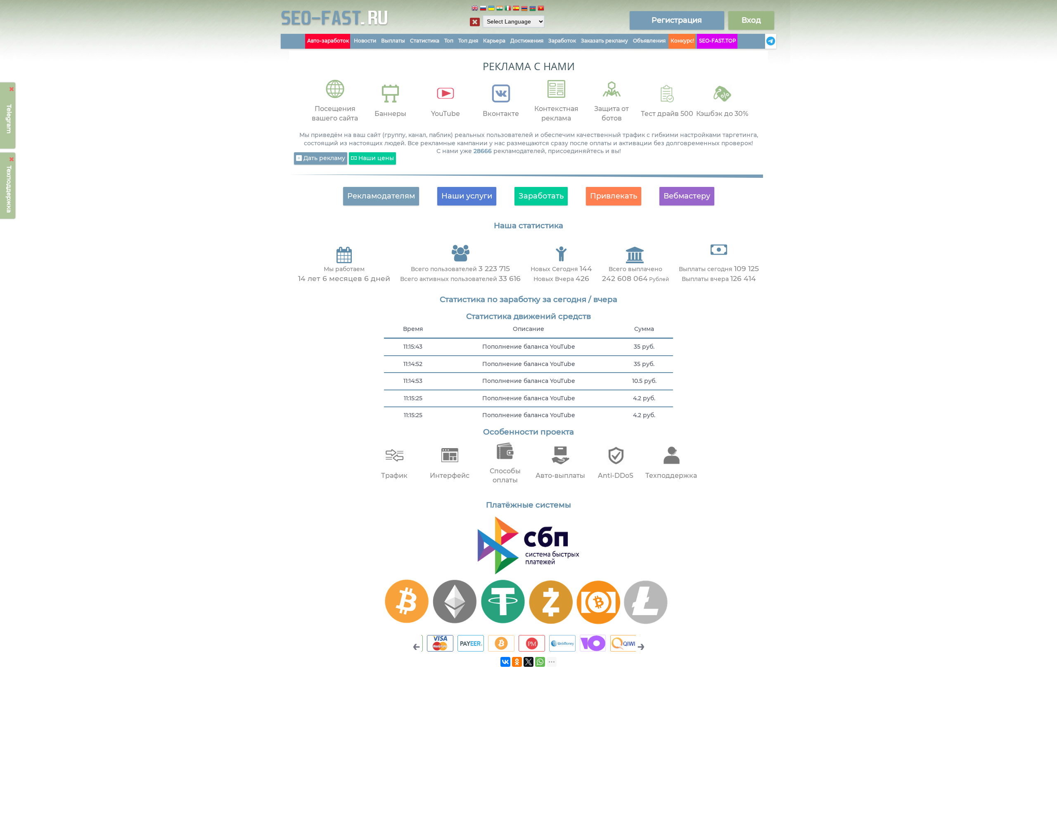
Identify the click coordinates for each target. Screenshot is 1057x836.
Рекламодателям (381, 196)
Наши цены (375, 158)
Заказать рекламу (604, 41)
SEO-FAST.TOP (717, 41)
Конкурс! (682, 41)
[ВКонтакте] (505, 662)
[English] (475, 9)
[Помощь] (762, 41)
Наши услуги (466, 196)
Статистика (424, 41)
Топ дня (468, 41)
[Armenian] (524, 9)
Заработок (562, 41)
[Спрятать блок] (475, 22)
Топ (448, 41)
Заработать (541, 196)
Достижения (526, 41)
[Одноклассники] (517, 662)
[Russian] (483, 9)
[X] (528, 662)
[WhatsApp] (540, 662)
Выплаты (393, 41)
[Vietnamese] (541, 9)
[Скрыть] (12, 89)
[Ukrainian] (491, 9)
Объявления (649, 41)
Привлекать (613, 196)
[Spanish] (516, 9)
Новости (365, 41)
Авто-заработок (328, 41)
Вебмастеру (687, 196)
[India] (499, 9)
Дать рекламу (323, 158)
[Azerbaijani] (532, 9)
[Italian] (508, 9)
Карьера (494, 41)
